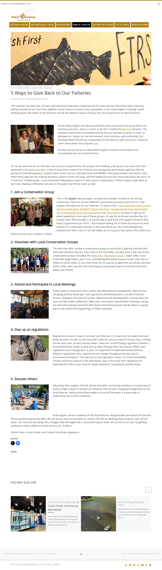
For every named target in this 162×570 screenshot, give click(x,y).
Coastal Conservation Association (129, 209)
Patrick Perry (18, 99)
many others (113, 212)
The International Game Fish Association (78, 212)
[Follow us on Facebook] (130, 565)
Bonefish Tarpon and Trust (95, 209)
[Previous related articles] (142, 490)
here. (96, 143)
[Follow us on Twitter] (134, 565)
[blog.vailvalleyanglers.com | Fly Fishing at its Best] (23, 14)
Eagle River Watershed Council (108, 255)
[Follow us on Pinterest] (150, 565)
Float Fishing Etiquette (131, 502)
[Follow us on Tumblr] (146, 565)
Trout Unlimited (126, 205)
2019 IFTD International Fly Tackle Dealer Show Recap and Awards (63, 505)
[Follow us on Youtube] (142, 565)
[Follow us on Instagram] (138, 565)
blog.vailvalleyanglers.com (30, 564)
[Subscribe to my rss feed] (126, 565)
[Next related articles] (148, 490)
